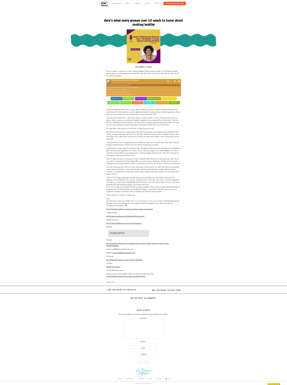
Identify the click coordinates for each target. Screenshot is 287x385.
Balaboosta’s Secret (113, 267)
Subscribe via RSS (162, 102)
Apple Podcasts (117, 98)
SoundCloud (138, 102)
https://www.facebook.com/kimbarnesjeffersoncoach (125, 216)
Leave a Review (142, 98)
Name (143, 341)
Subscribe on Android (155, 98)
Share (129, 98)
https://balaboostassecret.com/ (124, 253)
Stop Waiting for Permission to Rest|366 (116, 89)
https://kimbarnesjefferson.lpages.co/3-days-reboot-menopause (129, 209)
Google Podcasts (126, 102)
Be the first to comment (143, 298)
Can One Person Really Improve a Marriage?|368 (119, 85)
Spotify (175, 102)
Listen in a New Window (169, 98)
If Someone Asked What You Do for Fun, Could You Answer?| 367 (122, 87)
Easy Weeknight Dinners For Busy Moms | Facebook (124, 260)
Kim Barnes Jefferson (117, 233)
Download (114, 102)
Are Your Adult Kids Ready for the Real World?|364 (119, 94)
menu (174, 81)
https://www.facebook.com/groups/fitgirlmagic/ (124, 223)
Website (143, 354)
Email (143, 348)
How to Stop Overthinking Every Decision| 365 (118, 92)
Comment (143, 318)
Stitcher (150, 102)
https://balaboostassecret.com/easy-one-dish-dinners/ (126, 276)
